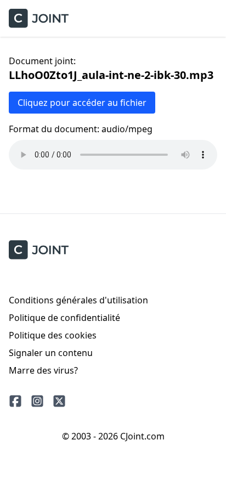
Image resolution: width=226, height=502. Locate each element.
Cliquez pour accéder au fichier (82, 103)
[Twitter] (59, 401)
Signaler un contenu (51, 353)
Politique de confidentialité (64, 318)
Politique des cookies (53, 335)
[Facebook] (15, 401)
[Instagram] (37, 401)
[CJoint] (39, 250)
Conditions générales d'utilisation (78, 300)
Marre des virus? (43, 370)
